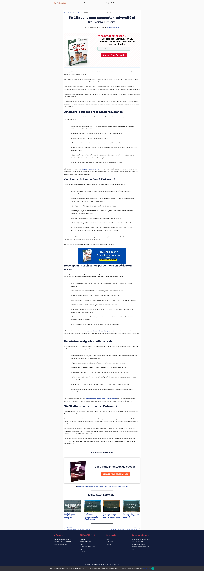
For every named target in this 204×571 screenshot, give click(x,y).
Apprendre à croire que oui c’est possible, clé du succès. (131, 516)
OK (153, 568)
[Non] (202, 568)
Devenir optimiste (109, 486)
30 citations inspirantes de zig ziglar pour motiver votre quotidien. (91, 516)
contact (82, 552)
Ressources (109, 541)
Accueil (82, 539)
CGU (81, 544)
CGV (81, 549)
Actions (108, 544)
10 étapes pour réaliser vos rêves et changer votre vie (98, 331)
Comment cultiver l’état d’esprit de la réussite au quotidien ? (111, 516)
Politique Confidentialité (87, 546)
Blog (107, 539)
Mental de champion (121, 486)
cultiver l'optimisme (83, 486)
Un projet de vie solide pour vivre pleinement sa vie (101, 398)
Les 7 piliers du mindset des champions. (69, 516)
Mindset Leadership (112, 27)
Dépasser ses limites (96, 486)
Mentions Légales (85, 541)
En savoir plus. (147, 568)
